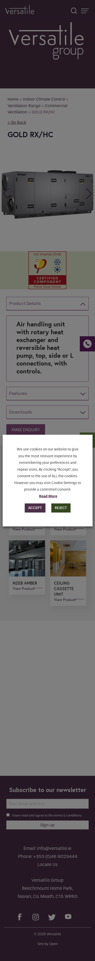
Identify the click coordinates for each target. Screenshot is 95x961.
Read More (48, 496)
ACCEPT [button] (35, 508)
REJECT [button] (61, 508)
